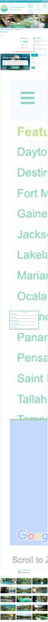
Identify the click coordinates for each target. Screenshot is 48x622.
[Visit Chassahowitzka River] (40, 584)
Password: (33, 62)
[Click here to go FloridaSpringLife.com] (4, 12)
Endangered (38, 9)
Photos (38, 7)
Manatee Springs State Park (38, 595)
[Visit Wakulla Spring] (24, 619)
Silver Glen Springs (20, 604)
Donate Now (15, 67)
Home (2, 29)
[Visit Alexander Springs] (8, 584)
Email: (32, 58)
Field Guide (30, 10)
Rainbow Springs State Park (6, 604)
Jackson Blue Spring (36, 586)
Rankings (30, 9)
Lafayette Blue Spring (4, 595)
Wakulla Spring (19, 612)
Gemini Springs (19, 586)
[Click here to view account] (45, 55)
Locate (38, 5)
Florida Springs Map (9, 29)
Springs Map (30, 5)
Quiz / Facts (38, 10)
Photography (30, 7)
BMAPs (15, 1)
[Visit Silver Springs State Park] (40, 610)
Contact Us (11, 1)
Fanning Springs (3, 586)
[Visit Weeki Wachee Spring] (40, 619)
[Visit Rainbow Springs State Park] (8, 610)
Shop (45, 3)
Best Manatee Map (15, 9)
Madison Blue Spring (20, 595)
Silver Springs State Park (37, 604)
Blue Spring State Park (21, 577)
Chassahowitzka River (36, 577)
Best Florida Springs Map (17, 7)
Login (34, 55)
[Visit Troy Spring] (8, 619)
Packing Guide (31, 12)
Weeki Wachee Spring (36, 612)
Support (2, 1)
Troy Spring (2, 612)
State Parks (44, 5)
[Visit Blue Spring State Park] (24, 584)
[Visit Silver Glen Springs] (24, 610)
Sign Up (41, 55)
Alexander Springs (4, 577)
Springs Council (6, 1)
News (45, 7)
